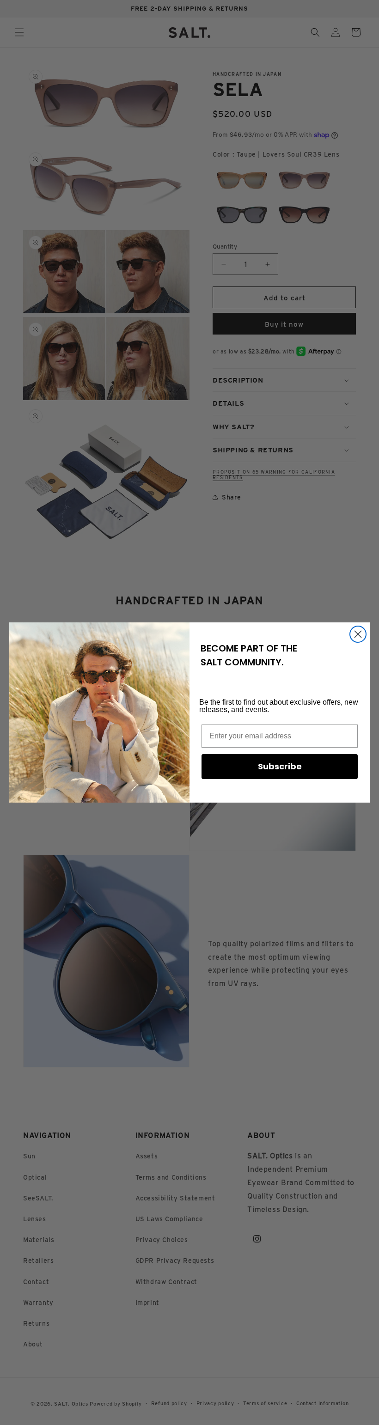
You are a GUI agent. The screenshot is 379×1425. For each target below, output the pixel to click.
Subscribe (280, 766)
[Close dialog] (358, 634)
